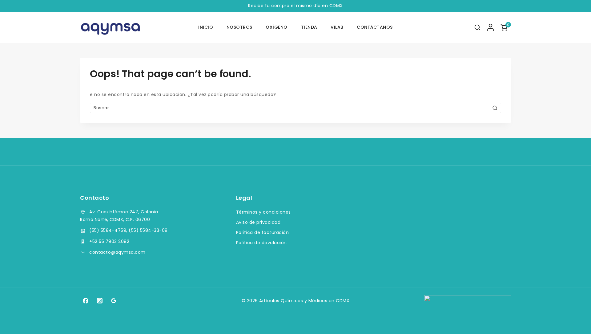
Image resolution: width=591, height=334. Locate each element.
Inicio (205, 27)
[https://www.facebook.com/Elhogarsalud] (85, 300)
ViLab (337, 27)
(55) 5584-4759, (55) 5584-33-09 (128, 230)
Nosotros (239, 27)
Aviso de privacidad (258, 222)
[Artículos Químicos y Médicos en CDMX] (111, 27)
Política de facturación (262, 232)
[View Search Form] (477, 27)
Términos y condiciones (263, 212)
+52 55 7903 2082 (109, 241)
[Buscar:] (295, 108)
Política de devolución (261, 243)
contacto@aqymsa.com (117, 252)
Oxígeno (276, 27)
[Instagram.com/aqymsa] (99, 300)
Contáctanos (375, 27)
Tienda (309, 27)
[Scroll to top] (574, 320)
